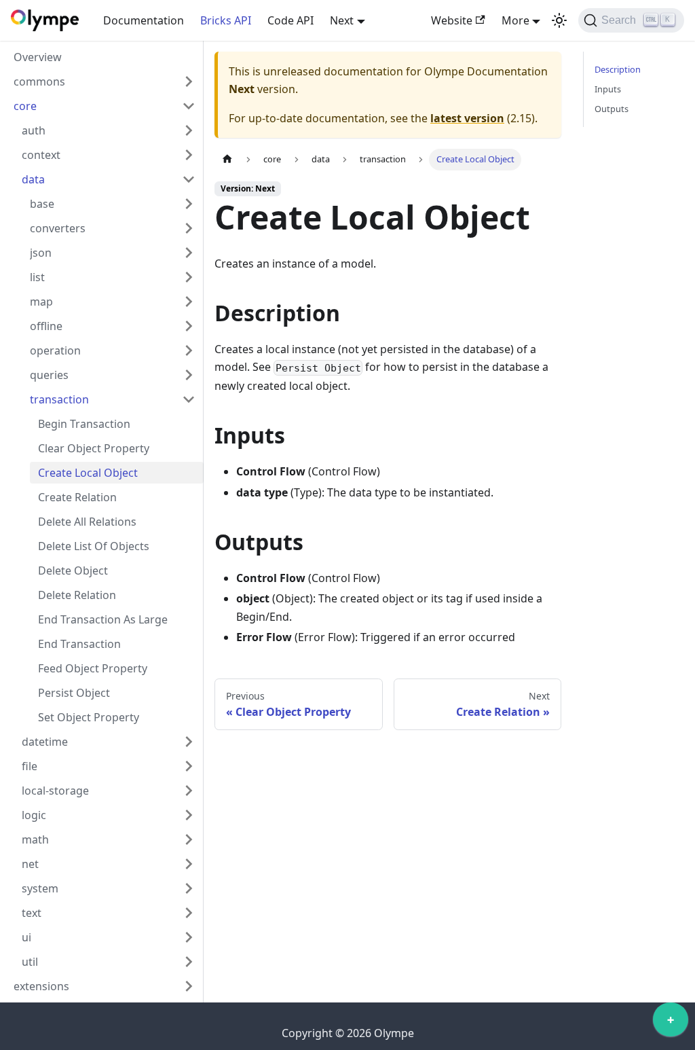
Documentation (143, 20)
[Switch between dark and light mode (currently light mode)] (559, 20)
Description (618, 69)
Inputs (608, 89)
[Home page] (227, 159)
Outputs (611, 109)
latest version (467, 118)
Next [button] (342, 20)
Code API (290, 20)
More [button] (515, 20)
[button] (104, 81)
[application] (670, 1023)
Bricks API (225, 20)
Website (451, 20)
